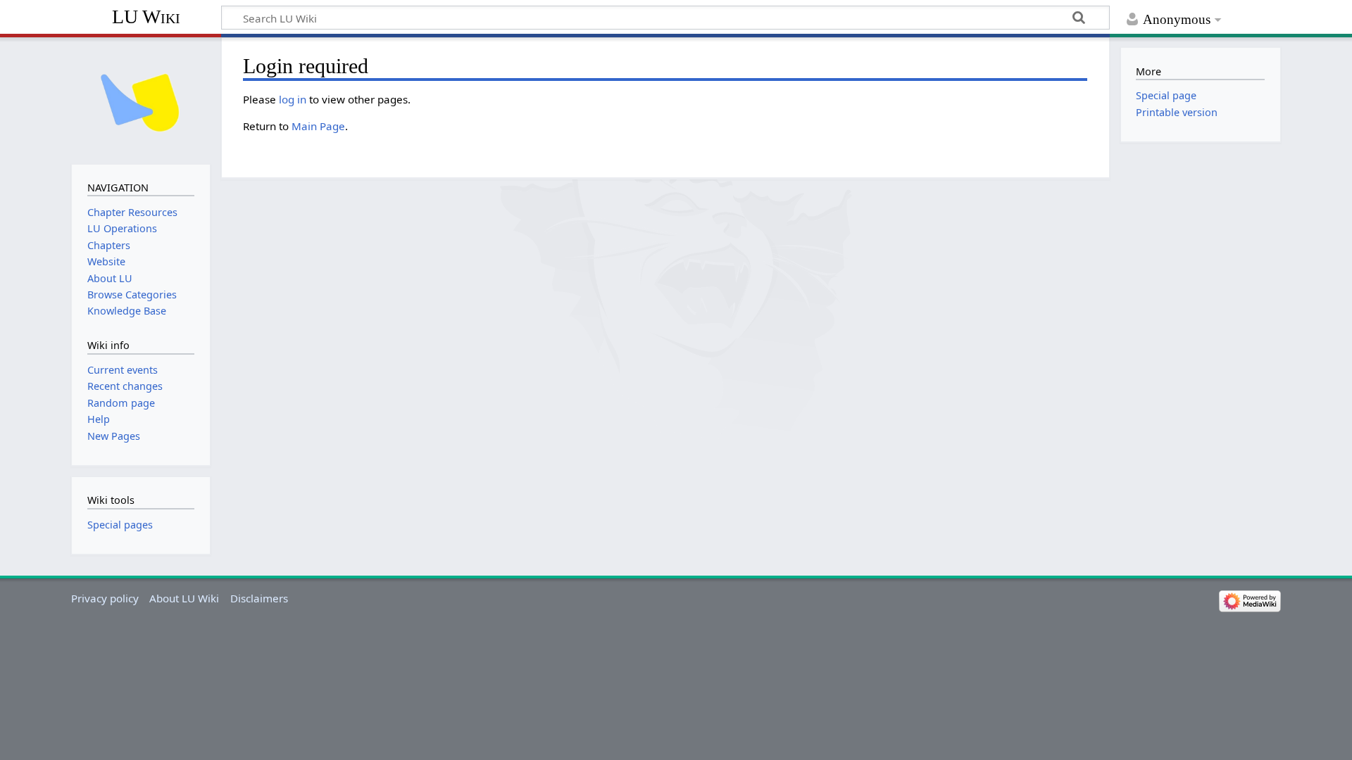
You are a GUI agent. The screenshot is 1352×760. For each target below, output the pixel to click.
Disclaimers (259, 598)
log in (292, 99)
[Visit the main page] (141, 99)
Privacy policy (105, 598)
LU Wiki (146, 16)
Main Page (318, 126)
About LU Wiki (184, 598)
